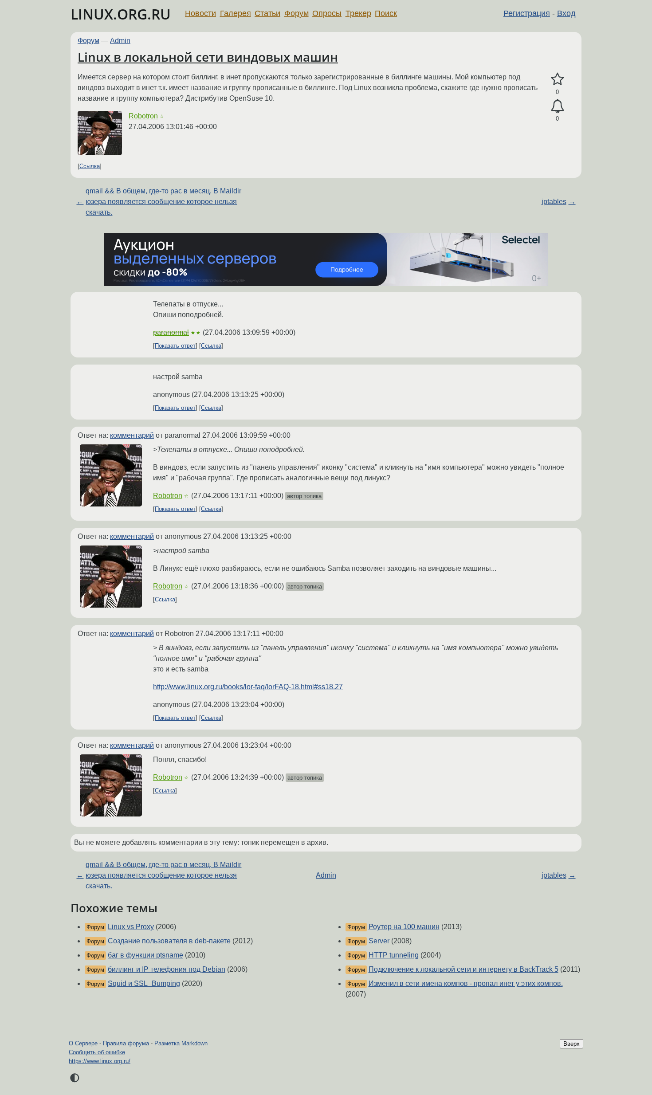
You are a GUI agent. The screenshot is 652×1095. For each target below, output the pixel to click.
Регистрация (526, 13)
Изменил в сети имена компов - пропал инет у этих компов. (466, 983)
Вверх (571, 1043)
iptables (554, 201)
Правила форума (126, 1043)
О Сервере (83, 1043)
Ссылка (89, 166)
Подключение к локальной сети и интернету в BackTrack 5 (463, 969)
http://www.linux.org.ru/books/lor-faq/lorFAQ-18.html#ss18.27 (248, 687)
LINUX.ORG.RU (121, 14)
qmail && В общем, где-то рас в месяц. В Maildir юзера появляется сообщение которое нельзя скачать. (163, 201)
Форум (296, 13)
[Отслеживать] (557, 106)
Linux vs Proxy (131, 926)
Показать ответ (175, 345)
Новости (200, 13)
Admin (120, 40)
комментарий (132, 435)
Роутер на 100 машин (404, 926)
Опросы (327, 13)
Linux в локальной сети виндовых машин (208, 56)
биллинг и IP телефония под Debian (166, 969)
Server (379, 941)
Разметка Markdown (181, 1043)
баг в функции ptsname (145, 955)
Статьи (267, 13)
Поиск (386, 13)
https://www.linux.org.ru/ (99, 1061)
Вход (566, 13)
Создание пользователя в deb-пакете (169, 941)
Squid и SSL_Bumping (144, 983)
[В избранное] (557, 79)
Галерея (235, 13)
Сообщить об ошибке (97, 1052)
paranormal (171, 332)
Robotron (143, 116)
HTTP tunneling (394, 955)
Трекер (358, 13)
